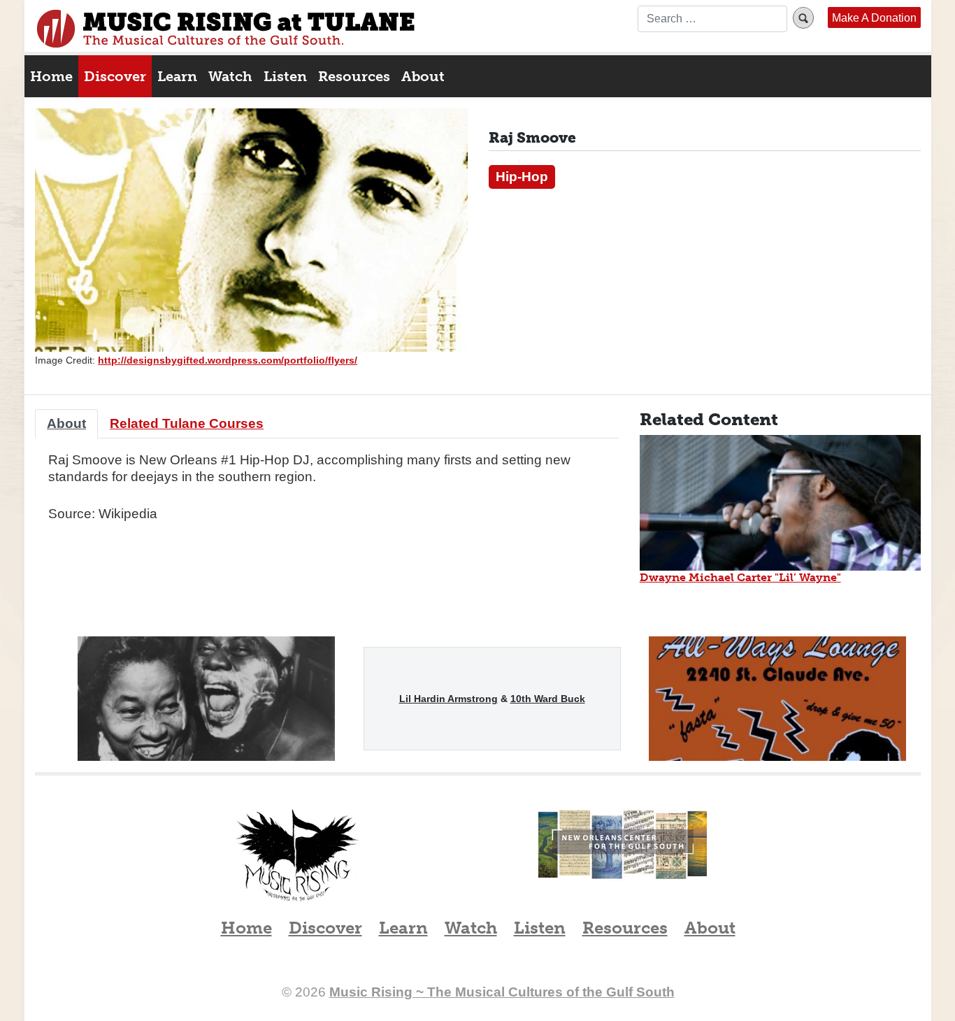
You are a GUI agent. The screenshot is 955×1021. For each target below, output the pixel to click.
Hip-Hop (522, 176)
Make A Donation (874, 17)
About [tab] (66, 423)
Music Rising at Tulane (297, 855)
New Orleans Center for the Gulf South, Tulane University (622, 859)
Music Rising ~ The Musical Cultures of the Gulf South (226, 28)
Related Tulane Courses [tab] (187, 423)
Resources (354, 76)
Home (51, 76)
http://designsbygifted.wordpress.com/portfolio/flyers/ (227, 360)
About (423, 76)
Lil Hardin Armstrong (448, 698)
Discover (115, 76)
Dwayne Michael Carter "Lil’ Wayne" (740, 577)
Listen (285, 76)
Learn (177, 76)
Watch (230, 76)
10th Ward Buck (547, 698)
